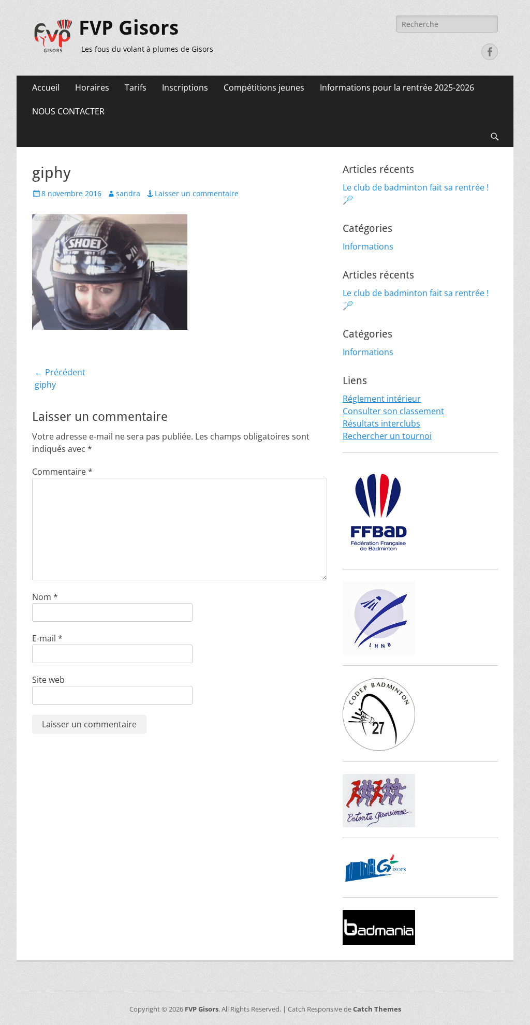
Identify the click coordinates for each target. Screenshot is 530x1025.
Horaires (92, 87)
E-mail (47, 638)
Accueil (46, 87)
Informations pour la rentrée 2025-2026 (397, 87)
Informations (368, 246)
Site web (48, 679)
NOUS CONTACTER (68, 111)
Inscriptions (185, 87)
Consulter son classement (393, 411)
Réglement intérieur (382, 398)
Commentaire (62, 471)
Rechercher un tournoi (387, 436)
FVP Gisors (129, 28)
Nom (45, 597)
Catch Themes (377, 1009)
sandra (128, 193)
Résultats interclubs (381, 423)
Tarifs (135, 87)
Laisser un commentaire (197, 193)
